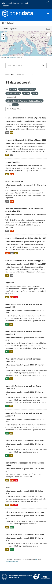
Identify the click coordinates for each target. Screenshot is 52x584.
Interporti (9, 282)
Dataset (10, 23)
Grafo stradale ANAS (14, 181)
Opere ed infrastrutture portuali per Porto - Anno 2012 (23, 387)
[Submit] (43, 65)
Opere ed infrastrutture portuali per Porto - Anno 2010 (23, 333)
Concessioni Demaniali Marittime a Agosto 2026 (25, 117)
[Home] (3, 23)
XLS (7, 324)
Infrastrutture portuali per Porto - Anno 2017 (24, 512)
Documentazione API (11, 562)
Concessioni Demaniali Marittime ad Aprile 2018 (25, 238)
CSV (11, 133)
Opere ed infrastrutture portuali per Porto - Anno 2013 (23, 414)
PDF (16, 297)
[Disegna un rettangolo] (48, 35)
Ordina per (9, 74)
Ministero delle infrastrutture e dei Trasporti (15, 4)
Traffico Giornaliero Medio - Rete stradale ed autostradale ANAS (24, 210)
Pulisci (48, 29)
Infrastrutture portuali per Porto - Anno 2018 (24, 534)
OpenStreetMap (11, 57)
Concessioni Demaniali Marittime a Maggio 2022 (25, 139)
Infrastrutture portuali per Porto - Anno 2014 (24, 440)
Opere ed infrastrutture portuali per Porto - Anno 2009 (23, 305)
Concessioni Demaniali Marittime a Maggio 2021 (25, 260)
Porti (7, 487)
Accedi (47, 2)
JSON (11, 174)
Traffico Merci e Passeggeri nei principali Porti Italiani (24, 464)
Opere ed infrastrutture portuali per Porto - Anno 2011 (23, 360)
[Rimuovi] (15, 89)
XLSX (11, 527)
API (36, 559)
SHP (7, 133)
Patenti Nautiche (12, 162)
